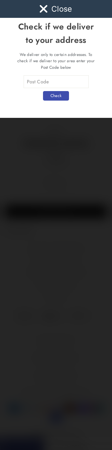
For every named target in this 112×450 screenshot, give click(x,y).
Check (56, 96)
